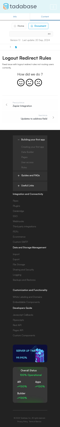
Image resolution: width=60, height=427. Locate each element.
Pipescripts (18, 319)
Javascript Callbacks (23, 314)
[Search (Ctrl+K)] (31, 34)
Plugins (16, 205)
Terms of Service (35, 421)
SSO (15, 216)
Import (16, 254)
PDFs (15, 231)
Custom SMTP (20, 241)
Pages (24, 157)
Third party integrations (24, 226)
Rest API (17, 325)
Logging (17, 274)
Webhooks (18, 221)
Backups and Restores (24, 279)
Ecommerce (19, 236)
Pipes (15, 200)
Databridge (18, 211)
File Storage (19, 264)
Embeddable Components (26, 302)
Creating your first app (32, 146)
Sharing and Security (23, 269)
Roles (24, 167)
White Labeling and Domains (27, 296)
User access (27, 162)
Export (16, 259)
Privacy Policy (22, 421)
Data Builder (27, 152)
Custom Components (24, 335)
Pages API (18, 330)
